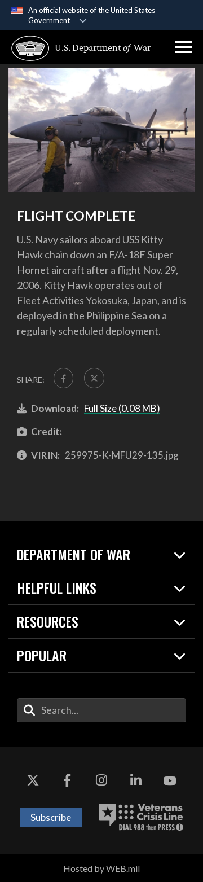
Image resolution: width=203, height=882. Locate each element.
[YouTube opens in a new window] (170, 781)
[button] (183, 47)
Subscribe (50, 817)
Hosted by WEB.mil (101, 868)
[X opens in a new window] (33, 781)
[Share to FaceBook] (63, 378)
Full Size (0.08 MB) (122, 408)
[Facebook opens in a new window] (67, 781)
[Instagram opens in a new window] (101, 781)
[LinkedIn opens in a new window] (136, 781)
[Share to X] (94, 378)
